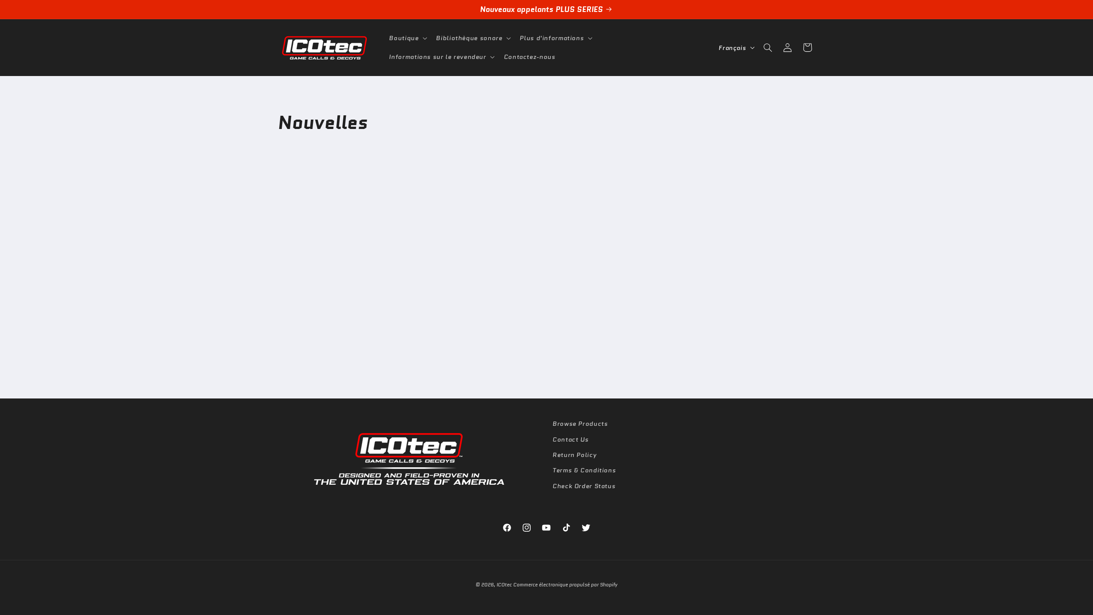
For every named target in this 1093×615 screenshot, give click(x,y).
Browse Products (580, 423)
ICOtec (504, 584)
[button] (407, 38)
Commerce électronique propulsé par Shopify (565, 584)
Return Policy (574, 454)
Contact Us (570, 438)
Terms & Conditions (584, 470)
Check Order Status (583, 485)
